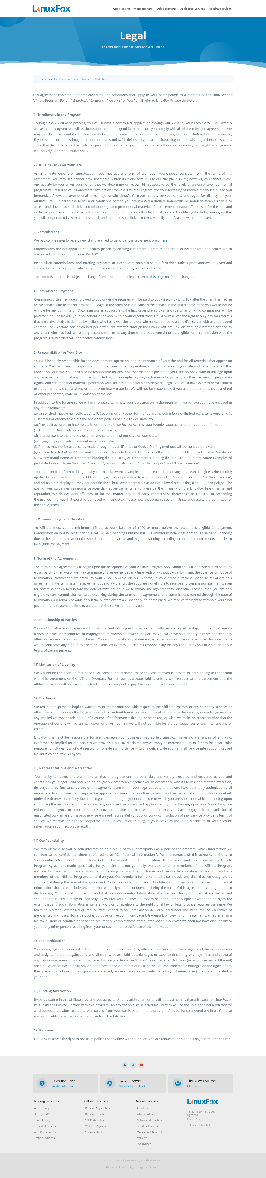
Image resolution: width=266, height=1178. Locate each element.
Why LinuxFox (145, 1114)
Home (39, 79)
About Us (142, 1108)
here (164, 240)
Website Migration (96, 1126)
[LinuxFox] (52, 8)
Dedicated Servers (192, 9)
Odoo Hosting (166, 9)
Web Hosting (121, 9)
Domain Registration (97, 1108)
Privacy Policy (126, 1167)
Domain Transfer (95, 1114)
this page (157, 276)
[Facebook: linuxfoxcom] (125, 1065)
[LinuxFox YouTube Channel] (141, 1065)
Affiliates (142, 1138)
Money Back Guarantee (151, 1132)
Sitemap (109, 1167)
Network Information (149, 1120)
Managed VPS (143, 9)
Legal (51, 79)
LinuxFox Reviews (147, 1126)
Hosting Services (220, 9)
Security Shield (94, 1132)
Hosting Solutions (44, 1138)
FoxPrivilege (144, 1144)
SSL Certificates (94, 1120)
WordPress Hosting (45, 1132)
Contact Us (155, 1167)
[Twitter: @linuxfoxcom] (133, 1065)
